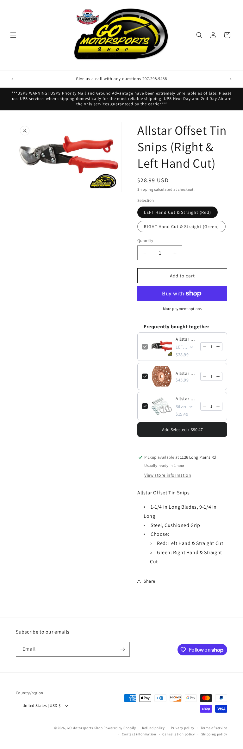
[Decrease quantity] (205, 346)
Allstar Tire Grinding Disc (186, 373)
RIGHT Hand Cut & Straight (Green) (181, 226)
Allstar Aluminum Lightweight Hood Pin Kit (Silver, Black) (186, 398)
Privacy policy (182, 728)
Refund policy (153, 728)
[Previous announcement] (12, 79)
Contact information (139, 734)
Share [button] (149, 581)
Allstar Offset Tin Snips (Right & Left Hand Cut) (186, 339)
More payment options (182, 308)
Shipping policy (214, 734)
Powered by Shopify (119, 728)
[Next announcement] (231, 79)
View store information (167, 475)
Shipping (145, 189)
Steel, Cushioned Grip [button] (175, 525)
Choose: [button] (160, 534)
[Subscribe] (122, 649)
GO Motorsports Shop (85, 728)
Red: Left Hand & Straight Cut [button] (190, 543)
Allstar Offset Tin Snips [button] (163, 492)
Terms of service (214, 728)
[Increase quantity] (218, 346)
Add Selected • (182, 429)
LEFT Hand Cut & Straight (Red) (177, 212)
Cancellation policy (178, 734)
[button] (13, 35)
